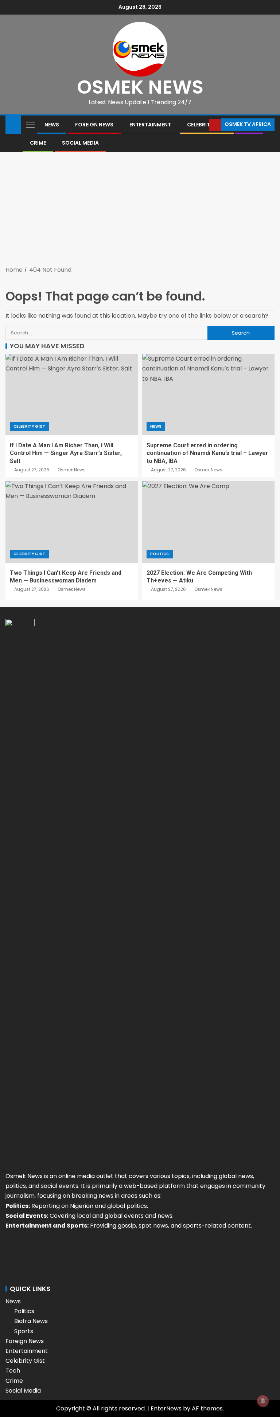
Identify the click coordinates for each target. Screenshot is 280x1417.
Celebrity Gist (29, 426)
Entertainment (150, 124)
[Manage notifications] (263, 1401)
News (51, 124)
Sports (23, 1331)
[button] (30, 124)
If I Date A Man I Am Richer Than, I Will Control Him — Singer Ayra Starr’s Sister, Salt (66, 453)
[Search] (202, 125)
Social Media (80, 142)
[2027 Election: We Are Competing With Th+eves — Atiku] (208, 522)
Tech (12, 1370)
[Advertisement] (140, 210)
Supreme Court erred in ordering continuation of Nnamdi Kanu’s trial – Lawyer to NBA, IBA (207, 453)
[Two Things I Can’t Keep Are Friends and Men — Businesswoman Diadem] (71, 522)
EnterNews (166, 1408)
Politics (159, 554)
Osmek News (72, 470)
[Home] (13, 124)
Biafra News (31, 1321)
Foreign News (94, 124)
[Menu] (30, 124)
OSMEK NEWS (140, 87)
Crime (38, 142)
